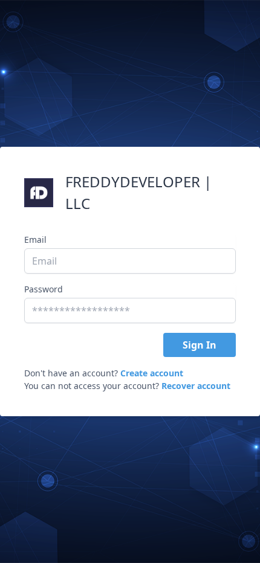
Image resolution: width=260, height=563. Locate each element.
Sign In (199, 345)
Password (43, 289)
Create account (151, 373)
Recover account (195, 385)
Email (35, 239)
